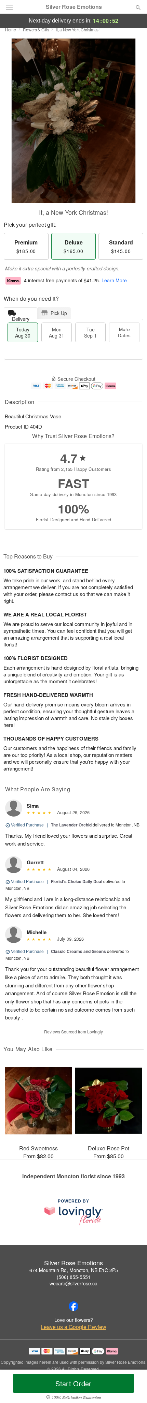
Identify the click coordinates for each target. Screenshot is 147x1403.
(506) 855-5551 (74, 1276)
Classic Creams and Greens (78, 951)
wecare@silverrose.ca (73, 1283)
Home (10, 29)
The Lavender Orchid (71, 825)
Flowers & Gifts (36, 29)
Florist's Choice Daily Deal (76, 881)
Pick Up (59, 313)
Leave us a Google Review (73, 1327)
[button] (132, 1387)
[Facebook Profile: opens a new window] (73, 1306)
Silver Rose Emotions (74, 7)
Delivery (20, 317)
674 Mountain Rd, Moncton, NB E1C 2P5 (73, 1270)
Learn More (114, 280)
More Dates (124, 332)
